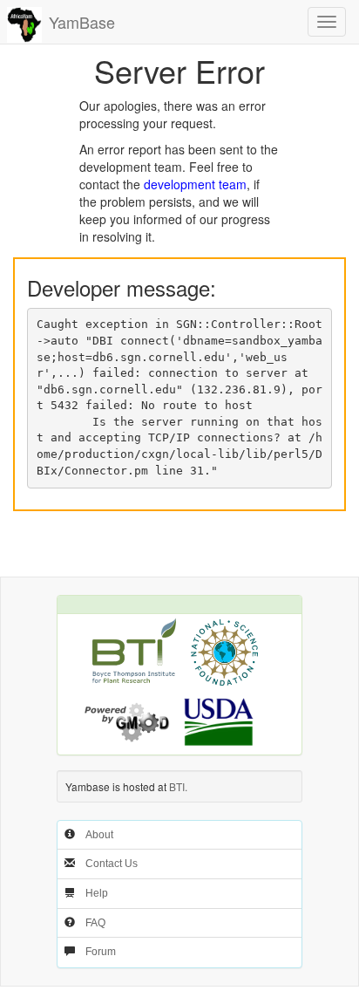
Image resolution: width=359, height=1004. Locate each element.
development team (195, 184)
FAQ (95, 923)
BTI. (178, 786)
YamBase (82, 21)
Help (96, 893)
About (99, 835)
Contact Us (111, 863)
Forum (100, 952)
